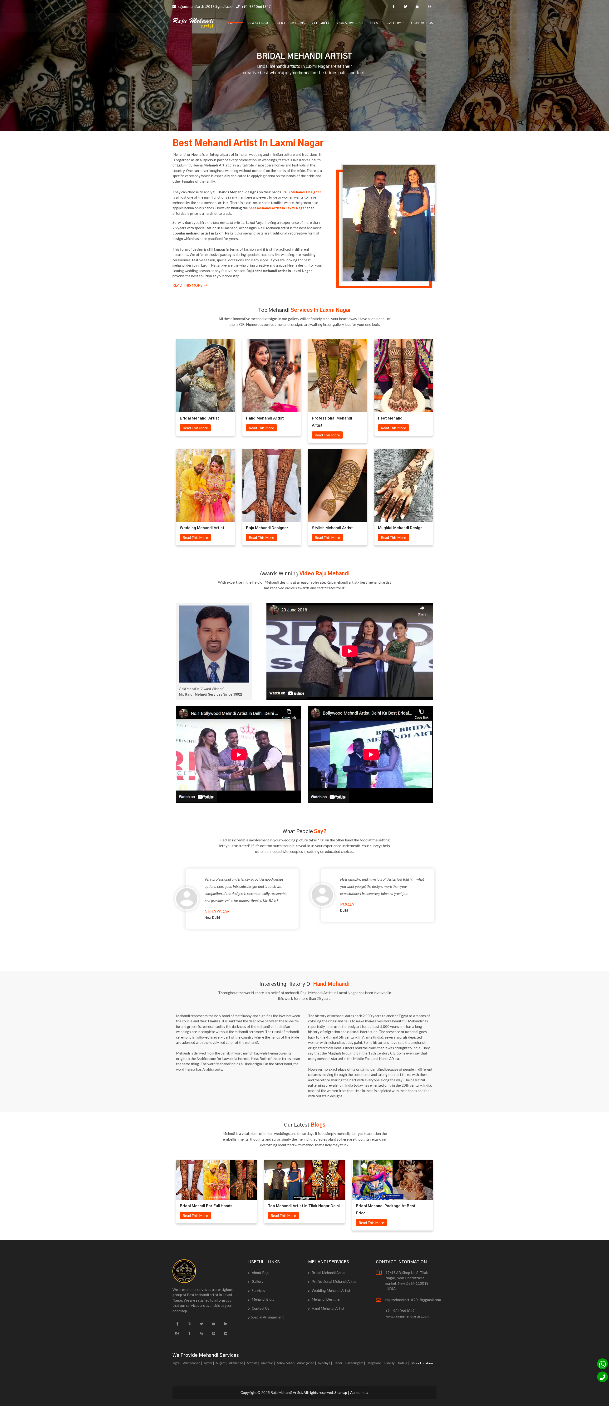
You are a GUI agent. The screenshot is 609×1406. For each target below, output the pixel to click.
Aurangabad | (307, 1363)
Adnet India (359, 1392)
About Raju (260, 1272)
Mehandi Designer (326, 1299)
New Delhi (212, 917)
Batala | (404, 1363)
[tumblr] (189, 1333)
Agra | (177, 1363)
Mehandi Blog (262, 1299)
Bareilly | (390, 1363)
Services (258, 1290)
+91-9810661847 (256, 6)
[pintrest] (213, 1333)
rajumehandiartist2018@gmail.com (205, 6)
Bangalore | (375, 1363)
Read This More (187, 285)
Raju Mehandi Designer (302, 192)
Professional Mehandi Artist (334, 1281)
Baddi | (339, 1363)
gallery (257, 1281)
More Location (422, 1363)
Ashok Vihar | (286, 1363)
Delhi (344, 910)
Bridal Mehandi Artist (328, 1272)
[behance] (177, 1333)
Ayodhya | (325, 1363)
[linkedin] (417, 6)
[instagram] (430, 6)
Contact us (260, 1308)
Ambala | (253, 1363)
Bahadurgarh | (355, 1363)
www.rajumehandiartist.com (407, 1316)
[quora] (201, 1333)
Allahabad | (237, 1363)
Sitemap (341, 1392)
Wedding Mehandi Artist (330, 1290)
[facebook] (393, 6)
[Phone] (602, 1377)
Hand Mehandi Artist (327, 1308)
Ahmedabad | (193, 1363)
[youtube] (213, 1324)
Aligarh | (222, 1363)
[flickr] (226, 1333)
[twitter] (405, 6)
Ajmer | (209, 1363)
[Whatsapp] (602, 1363)
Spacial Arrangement (267, 1317)
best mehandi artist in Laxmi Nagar (277, 208)
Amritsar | (268, 1363)
